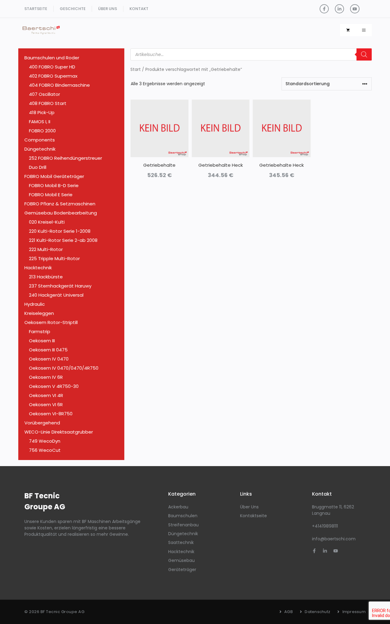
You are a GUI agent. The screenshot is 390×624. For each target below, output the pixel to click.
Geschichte (73, 9)
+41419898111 (325, 526)
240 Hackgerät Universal (56, 295)
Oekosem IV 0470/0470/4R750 (63, 368)
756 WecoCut (45, 450)
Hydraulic (34, 304)
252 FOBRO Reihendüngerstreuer (65, 158)
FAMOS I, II (39, 121)
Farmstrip (39, 331)
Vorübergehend (42, 423)
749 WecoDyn (44, 441)
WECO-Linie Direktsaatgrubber (58, 432)
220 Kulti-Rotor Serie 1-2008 (59, 231)
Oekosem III (42, 340)
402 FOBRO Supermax (53, 76)
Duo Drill (37, 167)
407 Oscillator (44, 94)
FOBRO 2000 (42, 130)
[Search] (364, 54)
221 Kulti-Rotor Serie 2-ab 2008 (63, 240)
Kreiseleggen (39, 313)
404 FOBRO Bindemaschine (59, 85)
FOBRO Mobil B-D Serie (54, 185)
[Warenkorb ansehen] (348, 30)
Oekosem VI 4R (46, 395)
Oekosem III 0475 (48, 350)
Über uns (107, 9)
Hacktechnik (38, 267)
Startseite (35, 9)
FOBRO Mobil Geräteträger (54, 176)
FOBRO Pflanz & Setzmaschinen (59, 203)
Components (39, 140)
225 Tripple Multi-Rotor (54, 258)
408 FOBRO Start (47, 103)
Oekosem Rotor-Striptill (51, 322)
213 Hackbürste (46, 277)
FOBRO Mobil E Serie (51, 194)
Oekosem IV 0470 (49, 359)
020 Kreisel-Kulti (47, 222)
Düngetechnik (39, 149)
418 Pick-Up (42, 112)
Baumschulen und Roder (51, 57)
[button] (364, 30)
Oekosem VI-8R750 (51, 413)
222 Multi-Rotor (46, 249)
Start (135, 69)
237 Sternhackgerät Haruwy (60, 286)
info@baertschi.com (334, 539)
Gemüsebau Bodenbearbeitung (60, 213)
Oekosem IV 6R (46, 377)
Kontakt (138, 9)
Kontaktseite (253, 516)
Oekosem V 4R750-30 (54, 386)
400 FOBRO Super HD (52, 67)
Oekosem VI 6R (46, 404)
